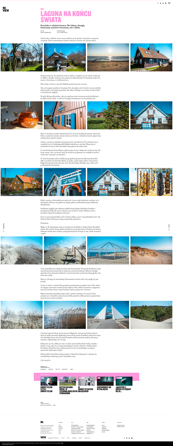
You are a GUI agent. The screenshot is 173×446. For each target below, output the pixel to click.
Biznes (60, 427)
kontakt (80, 438)
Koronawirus (75, 425)
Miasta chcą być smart (77, 430)
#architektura (90, 428)
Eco (60, 432)
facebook (43, 369)
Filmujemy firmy (76, 428)
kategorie (3, 226)
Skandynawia (105, 430)
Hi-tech (61, 428)
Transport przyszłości (78, 433)
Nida (54, 405)
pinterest (65, 369)
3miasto (104, 427)
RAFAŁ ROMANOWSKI (46, 31)
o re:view (63, 438)
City (60, 425)
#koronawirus (90, 425)
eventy (68, 438)
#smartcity (89, 433)
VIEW (6, 10)
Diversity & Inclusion (77, 427)
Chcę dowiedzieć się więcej (7, 444)
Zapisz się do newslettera (121, 426)
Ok (62, 443)
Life (42, 9)
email (71, 369)
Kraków (104, 428)
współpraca (74, 438)
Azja (103, 425)
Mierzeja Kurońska (46, 405)
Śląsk (103, 432)
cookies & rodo (87, 438)
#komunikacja (90, 432)
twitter (57, 369)
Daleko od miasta (76, 432)
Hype (60, 430)
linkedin (50, 369)
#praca (88, 430)
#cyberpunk (89, 427)
